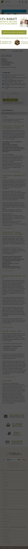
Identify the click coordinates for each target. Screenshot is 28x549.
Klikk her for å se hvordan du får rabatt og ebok (14, 32)
